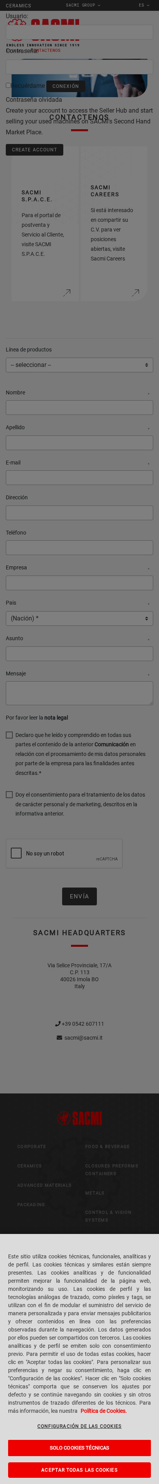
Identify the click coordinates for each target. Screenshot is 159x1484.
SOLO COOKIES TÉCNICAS (80, 1448)
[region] (79, 1359)
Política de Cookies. (104, 1411)
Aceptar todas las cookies (79, 1470)
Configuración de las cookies (79, 1426)
